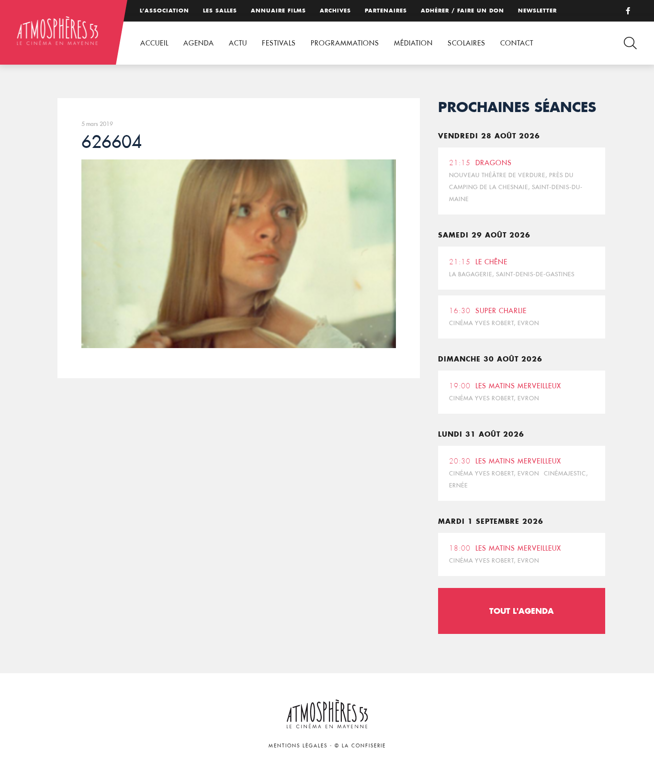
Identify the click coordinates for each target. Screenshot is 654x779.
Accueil (154, 43)
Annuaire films (278, 10)
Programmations (345, 43)
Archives (335, 10)
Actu (238, 43)
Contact (516, 43)
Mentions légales (298, 746)
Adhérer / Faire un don (462, 10)
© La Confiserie (360, 746)
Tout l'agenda (521, 611)
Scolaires (466, 43)
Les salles (220, 10)
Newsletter (537, 10)
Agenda (198, 43)
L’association (164, 10)
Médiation (413, 43)
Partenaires (386, 10)
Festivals (279, 43)
